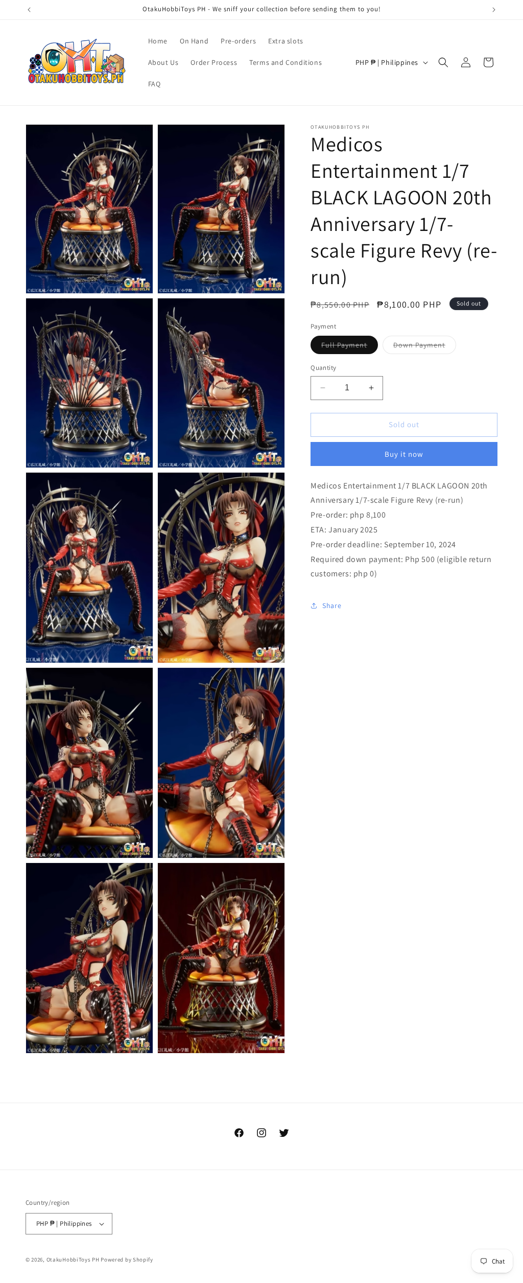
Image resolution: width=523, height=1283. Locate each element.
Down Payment (424, 347)
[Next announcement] (494, 9)
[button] (443, 62)
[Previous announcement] (29, 9)
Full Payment (349, 347)
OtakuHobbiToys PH (73, 1259)
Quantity (323, 367)
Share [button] (331, 605)
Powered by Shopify (127, 1259)
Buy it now (404, 454)
